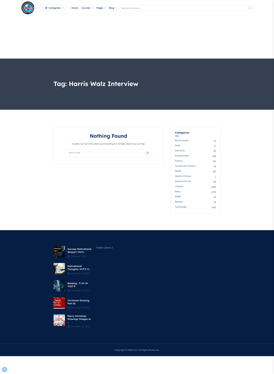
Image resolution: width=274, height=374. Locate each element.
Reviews (179, 201)
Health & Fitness (183, 176)
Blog (111, 7)
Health (178, 171)
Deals (177, 145)
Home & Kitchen (183, 181)
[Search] (249, 8)
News (178, 191)
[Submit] (147, 152)
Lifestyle (179, 186)
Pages (99, 7)
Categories (55, 7)
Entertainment (182, 155)
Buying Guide (181, 140)
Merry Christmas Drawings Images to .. (79, 319)
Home (74, 7)
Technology (181, 207)
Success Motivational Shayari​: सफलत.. (79, 251)
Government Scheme (185, 166)
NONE (178, 196)
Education (180, 150)
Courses (85, 7)
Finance (179, 161)
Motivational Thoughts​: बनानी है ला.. (79, 268)
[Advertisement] (137, 37)
